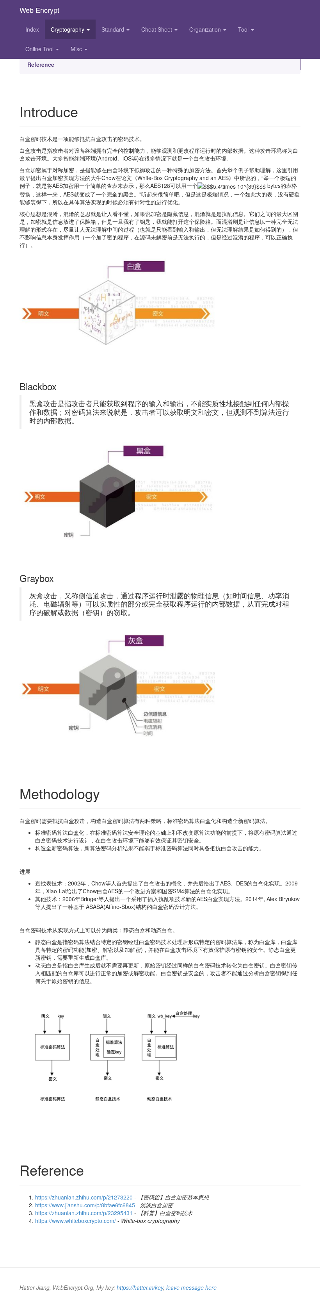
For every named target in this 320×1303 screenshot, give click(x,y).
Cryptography (68, 29)
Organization (205, 29)
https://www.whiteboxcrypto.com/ (75, 1220)
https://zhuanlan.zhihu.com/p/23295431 (84, 1213)
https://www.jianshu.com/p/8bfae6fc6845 (85, 1205)
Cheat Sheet (157, 29)
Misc (77, 49)
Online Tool (40, 49)
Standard (113, 29)
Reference (40, 64)
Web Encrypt (39, 10)
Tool (244, 29)
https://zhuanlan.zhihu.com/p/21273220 (84, 1197)
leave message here (191, 1287)
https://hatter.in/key (140, 1287)
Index (32, 29)
